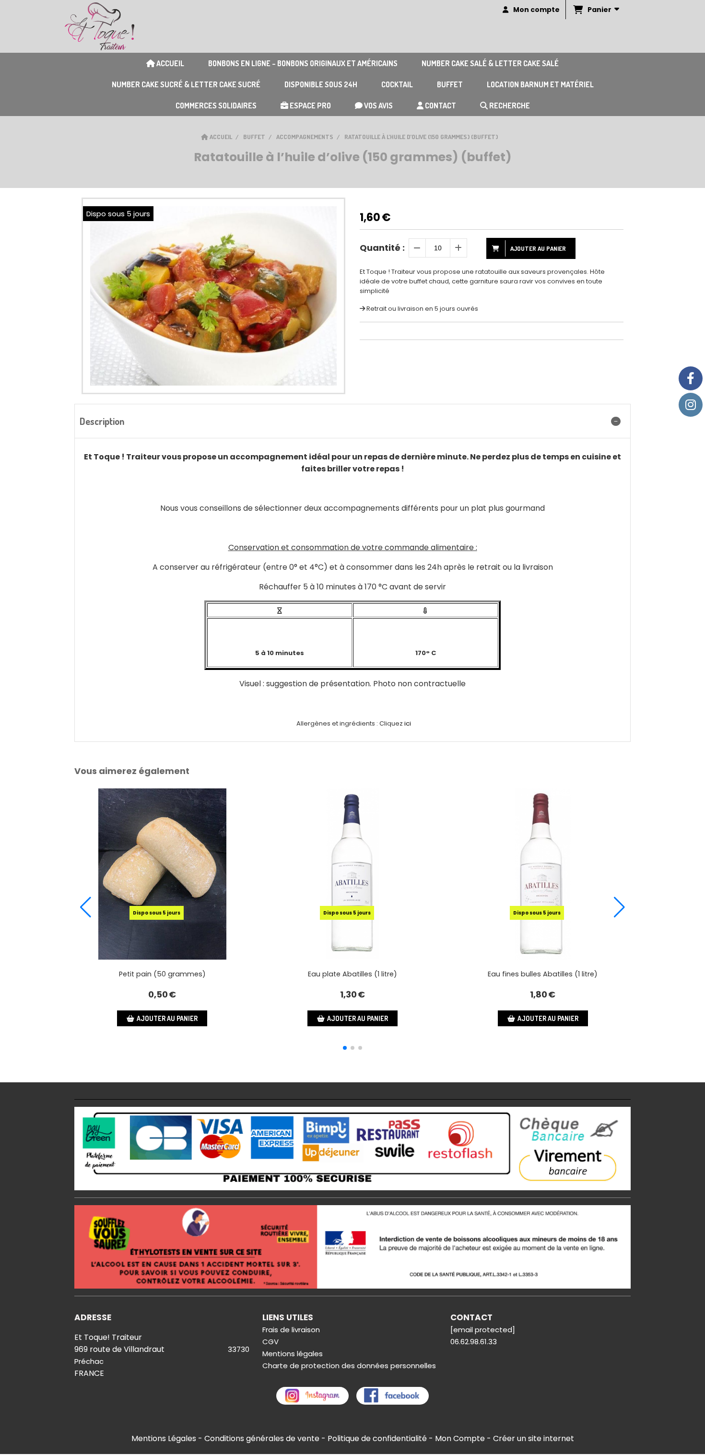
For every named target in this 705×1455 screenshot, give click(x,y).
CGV (270, 1342)
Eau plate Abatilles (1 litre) (352, 974)
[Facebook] (691, 378)
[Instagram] (691, 405)
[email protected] (482, 1330)
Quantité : (382, 248)
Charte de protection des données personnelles (349, 1366)
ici (407, 723)
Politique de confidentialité (377, 1438)
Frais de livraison (291, 1330)
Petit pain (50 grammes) (162, 974)
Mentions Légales (163, 1438)
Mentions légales (292, 1354)
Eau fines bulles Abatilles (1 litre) (543, 974)
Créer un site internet (533, 1438)
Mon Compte (460, 1438)
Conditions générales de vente (261, 1438)
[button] (345, 1048)
